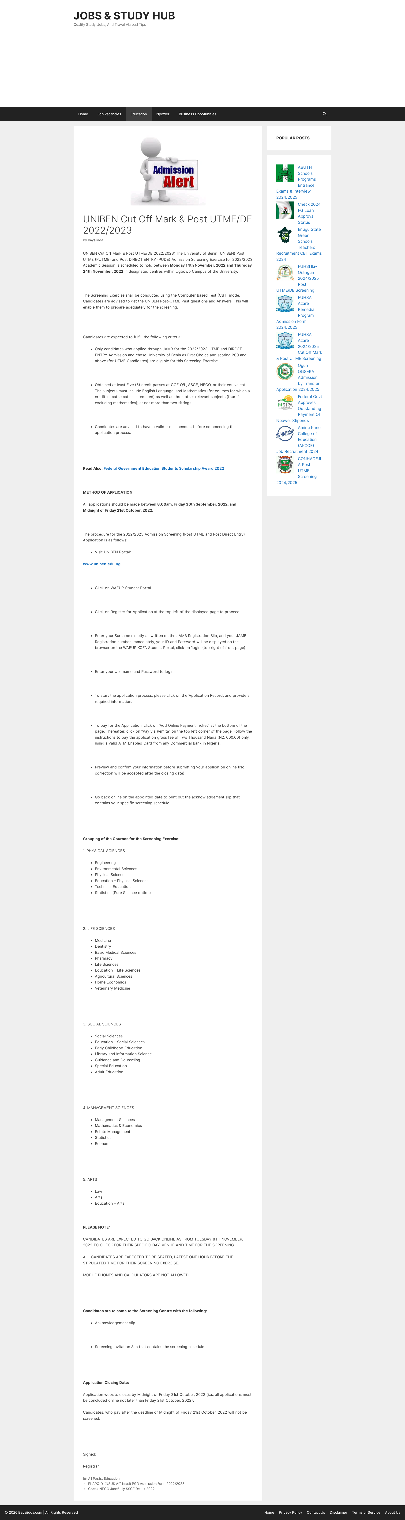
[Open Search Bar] (324, 114)
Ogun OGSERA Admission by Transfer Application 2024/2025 (297, 377)
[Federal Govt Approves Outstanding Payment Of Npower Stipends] (285, 403)
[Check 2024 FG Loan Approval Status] (285, 211)
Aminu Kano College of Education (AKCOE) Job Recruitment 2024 (298, 439)
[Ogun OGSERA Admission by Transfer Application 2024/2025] (285, 372)
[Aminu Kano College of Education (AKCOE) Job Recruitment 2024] (285, 434)
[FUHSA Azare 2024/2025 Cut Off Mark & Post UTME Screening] (285, 341)
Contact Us (316, 1512)
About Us (392, 1512)
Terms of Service (366, 1512)
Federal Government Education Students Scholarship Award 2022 (164, 468)
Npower (162, 114)
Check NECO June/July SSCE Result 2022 (121, 1489)
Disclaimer (338, 1512)
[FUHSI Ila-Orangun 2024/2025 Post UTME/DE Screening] (285, 273)
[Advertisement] (202, 72)
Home (83, 114)
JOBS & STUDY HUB (124, 15)
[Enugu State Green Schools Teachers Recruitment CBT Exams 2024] (285, 236)
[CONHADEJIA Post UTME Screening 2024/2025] (285, 465)
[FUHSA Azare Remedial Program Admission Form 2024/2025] (285, 304)
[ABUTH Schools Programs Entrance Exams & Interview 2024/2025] (285, 174)
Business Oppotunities (197, 114)
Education (139, 114)
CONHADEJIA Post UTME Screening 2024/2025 (298, 470)
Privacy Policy (290, 1512)
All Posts (95, 1478)
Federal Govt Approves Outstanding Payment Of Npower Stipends (299, 408)
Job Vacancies (109, 114)
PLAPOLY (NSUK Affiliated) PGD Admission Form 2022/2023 (136, 1484)
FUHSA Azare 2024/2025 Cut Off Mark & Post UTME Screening (299, 346)
